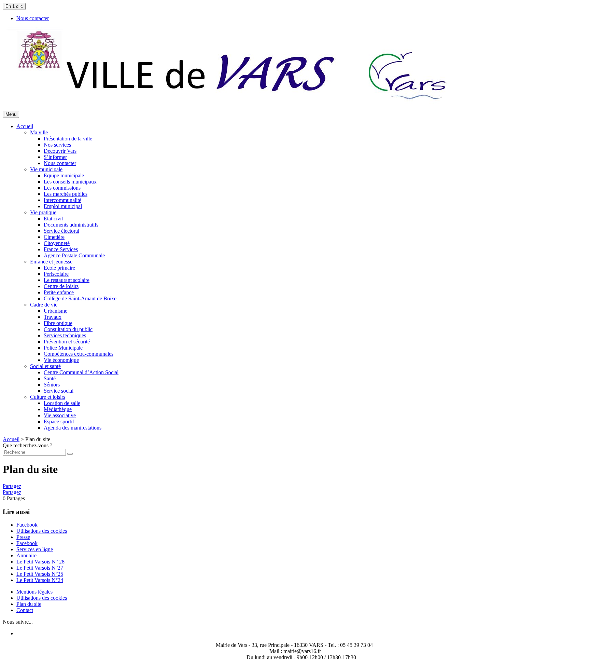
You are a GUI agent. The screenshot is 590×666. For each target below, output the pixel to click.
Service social (58, 391)
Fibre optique (58, 323)
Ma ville (39, 132)
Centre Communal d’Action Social (81, 372)
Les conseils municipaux (70, 182)
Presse (23, 537)
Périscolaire (56, 274)
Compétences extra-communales (78, 354)
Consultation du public (68, 329)
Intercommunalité (62, 200)
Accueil (11, 439)
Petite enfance (59, 292)
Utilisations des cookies (41, 531)
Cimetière (54, 237)
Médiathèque (58, 409)
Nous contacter (60, 163)
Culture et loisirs (47, 397)
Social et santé (45, 366)
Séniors (52, 385)
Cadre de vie (43, 305)
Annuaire (26, 555)
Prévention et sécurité (67, 341)
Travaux (52, 317)
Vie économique (61, 360)
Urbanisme (55, 311)
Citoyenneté (57, 243)
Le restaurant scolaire (66, 280)
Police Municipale (63, 348)
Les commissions (62, 188)
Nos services (57, 145)
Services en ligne (34, 549)
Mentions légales (34, 592)
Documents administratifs (71, 225)
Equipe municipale (64, 175)
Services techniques (65, 335)
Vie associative (60, 415)
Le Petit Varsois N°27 (39, 568)
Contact (24, 610)
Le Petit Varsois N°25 (39, 574)
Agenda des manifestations (72, 428)
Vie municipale (46, 169)
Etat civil (53, 218)
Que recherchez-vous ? (27, 445)
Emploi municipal (63, 206)
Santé (50, 378)
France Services (61, 249)
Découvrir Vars (60, 151)
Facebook (27, 525)
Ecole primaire (59, 268)
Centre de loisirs (61, 286)
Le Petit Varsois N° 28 (40, 562)
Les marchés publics (65, 194)
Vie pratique (43, 212)
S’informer (55, 157)
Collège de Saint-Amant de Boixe (80, 298)
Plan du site (28, 604)
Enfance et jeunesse (51, 261)
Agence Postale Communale (74, 255)
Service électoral (61, 231)
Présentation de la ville (68, 138)
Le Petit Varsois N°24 (39, 580)
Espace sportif (59, 421)
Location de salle (62, 403)
